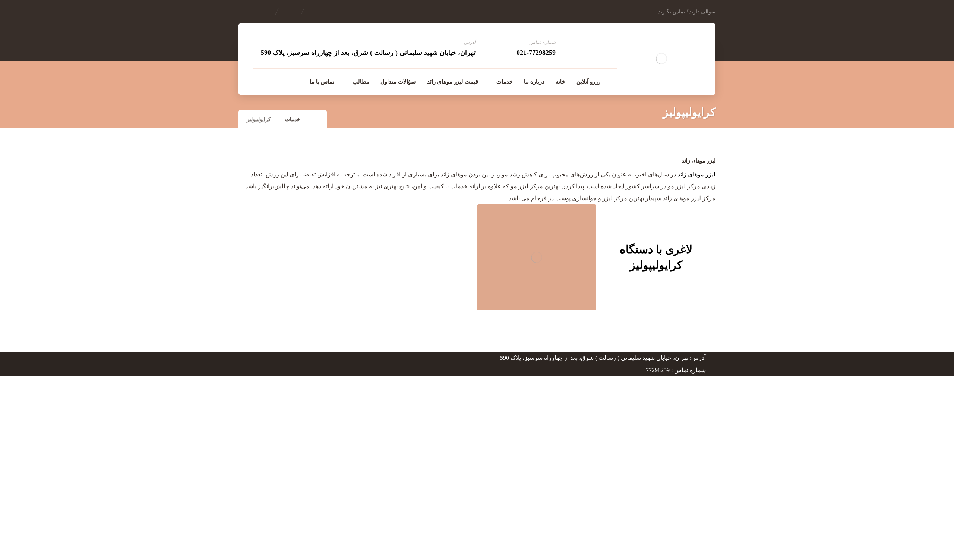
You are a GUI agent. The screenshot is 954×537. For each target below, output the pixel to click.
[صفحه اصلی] (317, 119)
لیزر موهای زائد (696, 174)
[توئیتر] (259, 81)
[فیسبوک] (291, 81)
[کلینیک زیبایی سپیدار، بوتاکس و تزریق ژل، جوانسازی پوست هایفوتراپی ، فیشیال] (661, 58)
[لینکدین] (275, 81)
